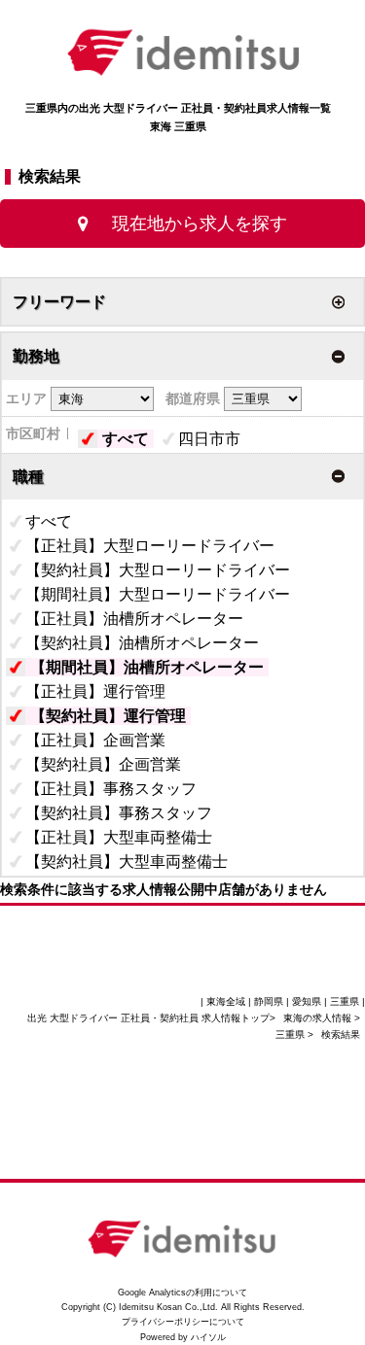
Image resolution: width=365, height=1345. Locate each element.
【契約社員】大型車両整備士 (126, 861)
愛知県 (306, 1001)
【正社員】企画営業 (95, 740)
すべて (125, 439)
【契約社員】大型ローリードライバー (157, 570)
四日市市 (209, 439)
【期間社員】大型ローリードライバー (157, 594)
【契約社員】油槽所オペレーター (142, 643)
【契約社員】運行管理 (108, 715)
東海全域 (225, 1001)
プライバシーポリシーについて (183, 1322)
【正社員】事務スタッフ (111, 788)
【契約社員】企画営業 (103, 764)
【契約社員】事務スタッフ (118, 813)
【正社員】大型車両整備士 (118, 837)
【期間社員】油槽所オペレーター (147, 667)
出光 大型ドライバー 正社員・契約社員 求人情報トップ (148, 1018)
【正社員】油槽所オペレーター (134, 618)
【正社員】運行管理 (95, 691)
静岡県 (268, 1001)
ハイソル (208, 1337)
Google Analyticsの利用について (182, 1292)
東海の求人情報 (318, 1018)
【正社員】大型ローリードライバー (149, 545)
